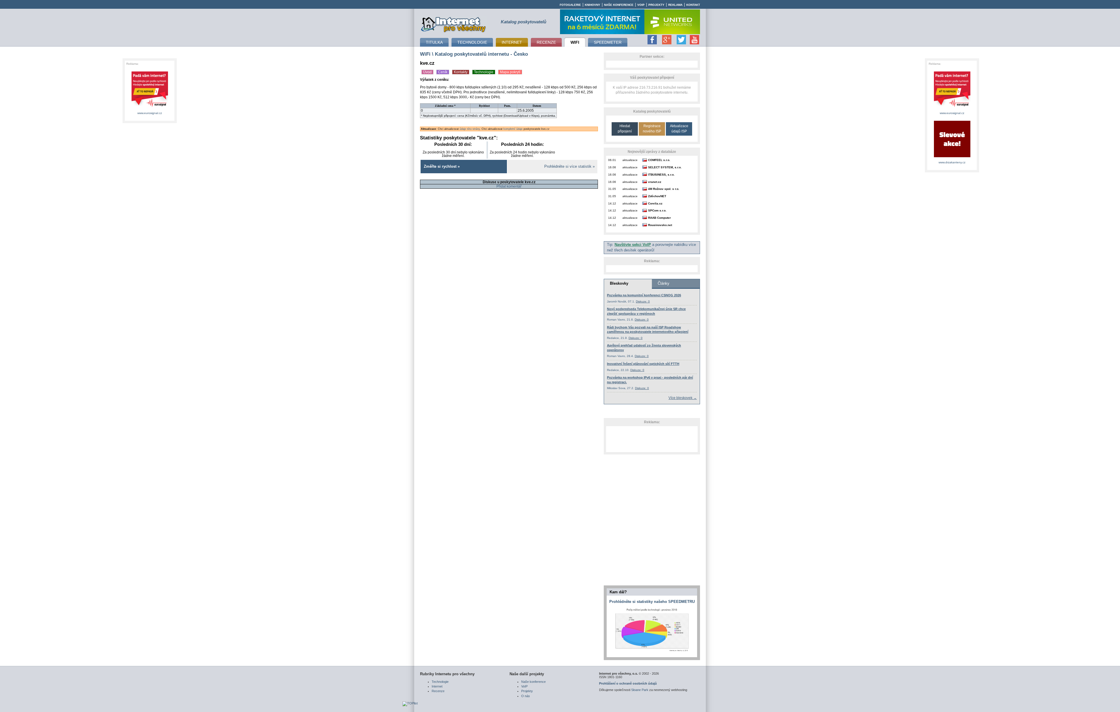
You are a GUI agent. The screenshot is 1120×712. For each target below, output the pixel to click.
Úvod (427, 72)
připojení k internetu (453, 23)
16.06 (612, 167)
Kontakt (693, 4)
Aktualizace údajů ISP (679, 128)
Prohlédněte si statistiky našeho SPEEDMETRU (652, 601)
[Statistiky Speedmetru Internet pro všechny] (652, 651)
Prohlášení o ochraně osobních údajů (628, 683)
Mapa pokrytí (510, 72)
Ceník (442, 72)
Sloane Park (639, 690)
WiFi (425, 54)
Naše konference (619, 4)
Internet (437, 686)
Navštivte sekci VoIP (633, 245)
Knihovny (592, 4)
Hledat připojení (625, 128)
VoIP (641, 4)
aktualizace (630, 160)
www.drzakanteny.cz (952, 162)
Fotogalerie (570, 4)
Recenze (438, 691)
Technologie (484, 72)
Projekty (656, 4)
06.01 (612, 160)
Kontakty (461, 72)
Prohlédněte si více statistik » (569, 167)
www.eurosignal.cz (149, 113)
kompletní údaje (513, 128)
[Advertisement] (652, 439)
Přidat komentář (509, 186)
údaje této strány (470, 128)
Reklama (675, 4)
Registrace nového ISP (652, 128)
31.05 (612, 188)
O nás (525, 696)
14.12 (612, 203)
